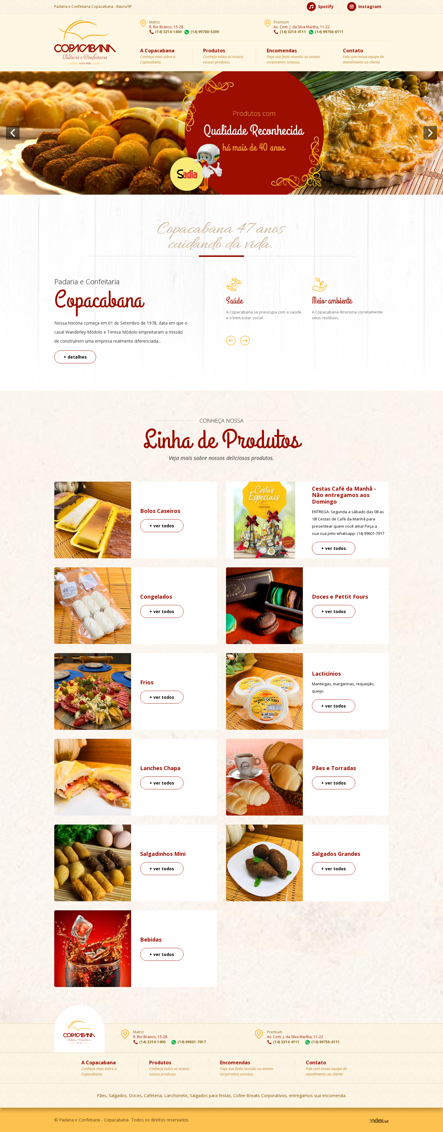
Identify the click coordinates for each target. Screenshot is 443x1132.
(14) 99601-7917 (192, 1041)
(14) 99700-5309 (204, 31)
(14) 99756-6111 (329, 31)
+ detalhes (75, 357)
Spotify (325, 6)
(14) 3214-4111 (293, 31)
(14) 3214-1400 (168, 31)
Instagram (369, 6)
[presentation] (13, 133)
